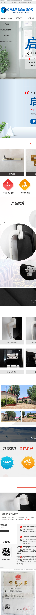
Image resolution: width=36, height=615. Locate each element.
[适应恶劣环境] (25, 185)
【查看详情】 (27, 519)
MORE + (12, 341)
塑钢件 (19, 569)
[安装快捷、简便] (8, 185)
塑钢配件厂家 (30, 569)
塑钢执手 (19, 18)
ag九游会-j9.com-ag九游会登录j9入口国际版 (6, 19)
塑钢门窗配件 (24, 569)
